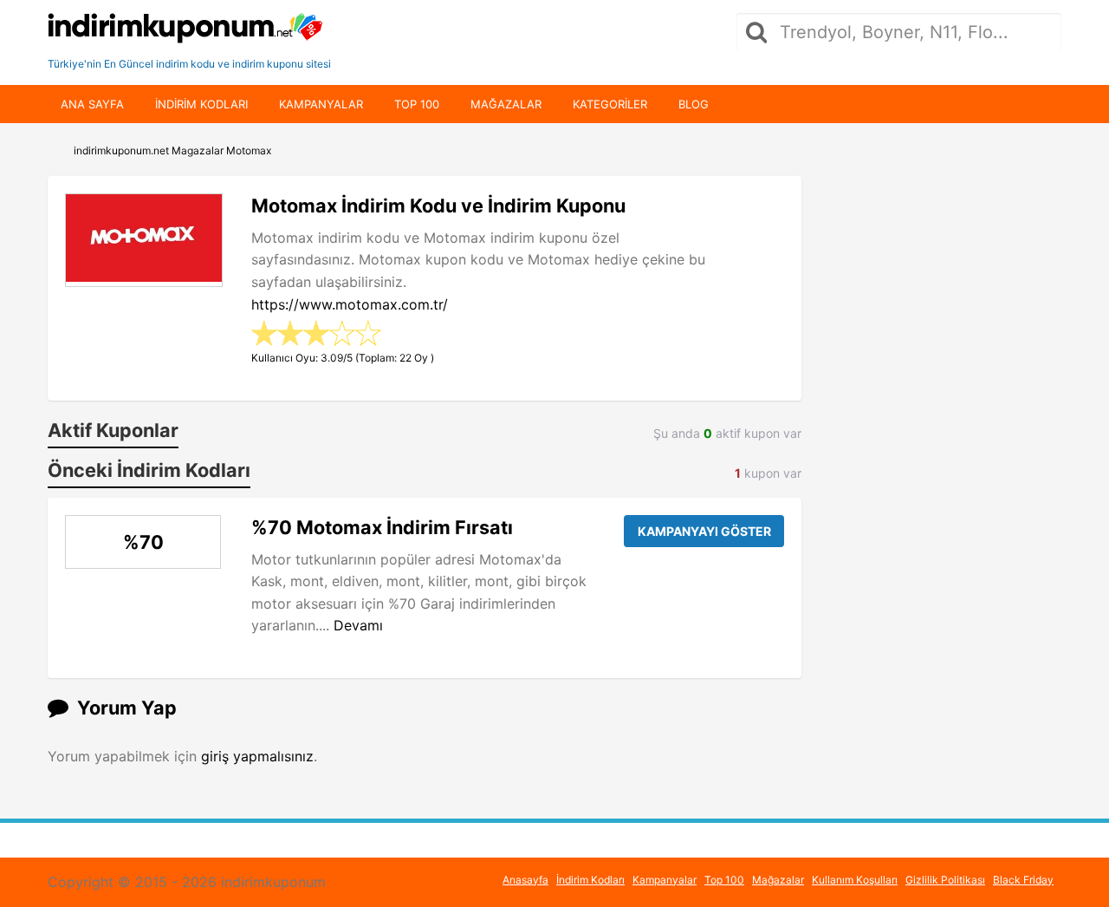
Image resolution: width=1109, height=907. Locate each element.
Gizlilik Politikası (945, 879)
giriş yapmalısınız (257, 756)
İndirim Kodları (590, 879)
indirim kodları (201, 104)
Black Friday (1023, 879)
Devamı (358, 625)
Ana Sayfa (92, 104)
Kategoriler (610, 104)
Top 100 (416, 104)
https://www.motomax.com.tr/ (349, 304)
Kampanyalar (321, 104)
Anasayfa (525, 879)
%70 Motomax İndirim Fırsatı (382, 527)
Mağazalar (506, 104)
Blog (693, 104)
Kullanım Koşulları (855, 879)
